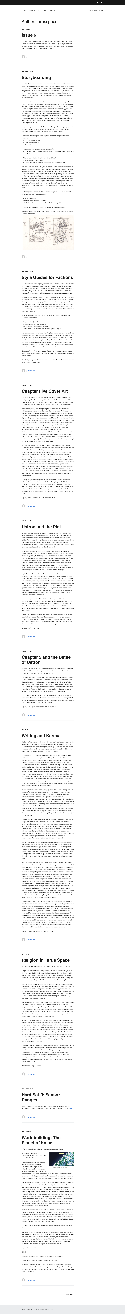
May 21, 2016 (25, 729)
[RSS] (101, 2)
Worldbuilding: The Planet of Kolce (41, 1139)
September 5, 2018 (27, 271)
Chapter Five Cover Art (45, 391)
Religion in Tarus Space (46, 960)
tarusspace (31, 57)
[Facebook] (95, 2)
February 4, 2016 (27, 1131)
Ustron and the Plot (41, 526)
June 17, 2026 (26, 29)
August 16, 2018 (27, 651)
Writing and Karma (40, 735)
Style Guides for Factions (47, 277)
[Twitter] (97, 2)
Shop (44, 10)
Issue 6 (29, 35)
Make (28, 1309)
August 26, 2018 (27, 385)
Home (24, 10)
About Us (32, 10)
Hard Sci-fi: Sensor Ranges (41, 1097)
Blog (39, 10)
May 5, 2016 (25, 954)
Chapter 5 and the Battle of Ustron (46, 659)
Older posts (69, 1294)
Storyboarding (36, 77)
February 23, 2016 (27, 1089)
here (70, 1108)
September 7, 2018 (27, 71)
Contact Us (52, 10)
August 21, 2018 (27, 521)
